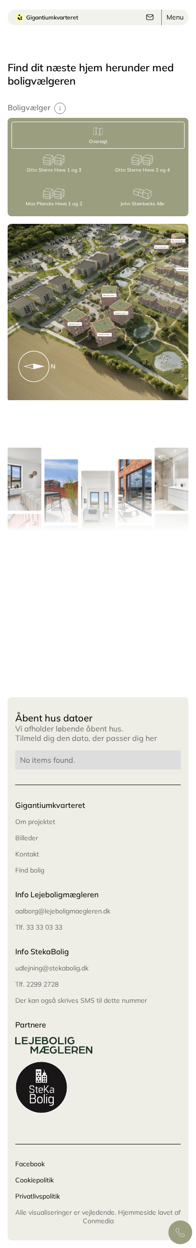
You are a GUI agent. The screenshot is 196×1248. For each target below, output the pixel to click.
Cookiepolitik (34, 1180)
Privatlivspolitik (37, 1196)
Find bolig (29, 870)
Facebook (30, 1164)
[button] (175, 17)
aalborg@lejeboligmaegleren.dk (62, 911)
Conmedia (98, 1221)
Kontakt (27, 854)
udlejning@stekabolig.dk (51, 968)
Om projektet (35, 821)
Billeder (26, 838)
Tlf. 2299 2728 (37, 984)
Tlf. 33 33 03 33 (38, 927)
